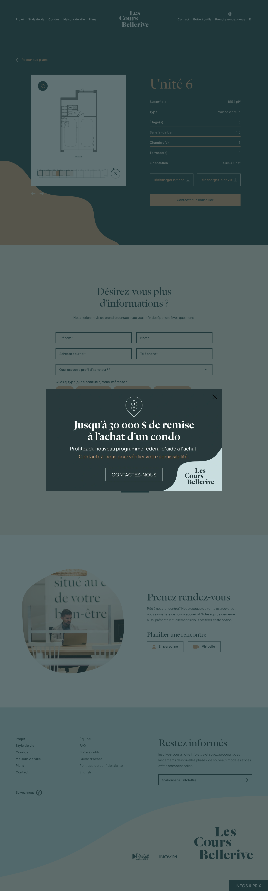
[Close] (214, 396)
